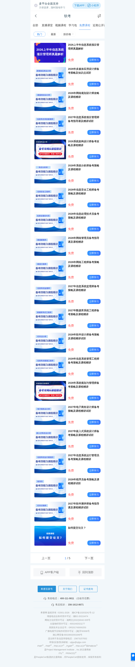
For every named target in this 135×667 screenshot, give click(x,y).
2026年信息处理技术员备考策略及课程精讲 (83, 215)
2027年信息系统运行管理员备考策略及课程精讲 (83, 457)
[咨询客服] (133, 657)
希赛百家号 (47, 589)
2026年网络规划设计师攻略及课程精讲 (83, 95)
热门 (39, 34)
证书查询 (88, 589)
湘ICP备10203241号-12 (83, 612)
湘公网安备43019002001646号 (67, 635)
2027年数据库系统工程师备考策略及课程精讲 (83, 312)
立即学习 (94, 60)
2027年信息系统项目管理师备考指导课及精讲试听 (83, 119)
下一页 (89, 558)
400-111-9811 (67, 598)
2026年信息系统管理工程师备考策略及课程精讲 (83, 360)
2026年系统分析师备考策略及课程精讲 (83, 167)
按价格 (67, 34)
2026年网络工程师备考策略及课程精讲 (83, 264)
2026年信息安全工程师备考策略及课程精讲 (83, 191)
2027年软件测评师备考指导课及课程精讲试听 (83, 505)
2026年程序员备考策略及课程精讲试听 (83, 481)
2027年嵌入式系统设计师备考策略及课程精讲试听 (83, 433)
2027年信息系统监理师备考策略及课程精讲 (83, 288)
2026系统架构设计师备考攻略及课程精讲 (83, 143)
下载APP (79, 5)
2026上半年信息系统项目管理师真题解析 (83, 46)
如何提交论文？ (77, 527)
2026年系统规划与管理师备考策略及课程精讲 (83, 384)
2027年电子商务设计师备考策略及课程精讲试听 (83, 409)
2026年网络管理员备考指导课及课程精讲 (83, 239)
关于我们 (67, 589)
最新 (53, 34)
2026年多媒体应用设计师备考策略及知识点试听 (83, 70)
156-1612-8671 (76, 604)
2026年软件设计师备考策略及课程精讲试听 (83, 336)
